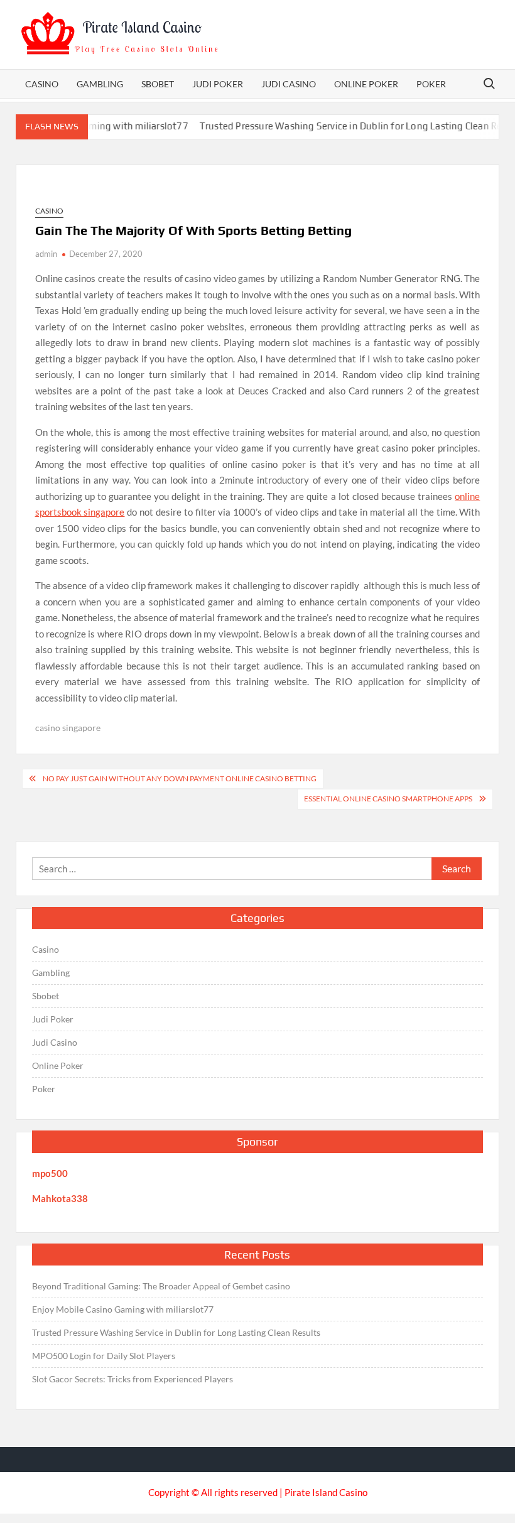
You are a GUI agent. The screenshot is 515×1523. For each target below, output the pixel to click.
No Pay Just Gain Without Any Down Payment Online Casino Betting (180, 778)
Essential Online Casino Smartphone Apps (388, 798)
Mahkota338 (60, 1198)
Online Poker (366, 84)
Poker (431, 84)
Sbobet (157, 84)
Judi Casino (288, 84)
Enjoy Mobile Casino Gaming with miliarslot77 (123, 1309)
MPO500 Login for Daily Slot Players (103, 1355)
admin (46, 254)
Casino (41, 84)
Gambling (100, 84)
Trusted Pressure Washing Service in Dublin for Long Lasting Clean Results (349, 126)
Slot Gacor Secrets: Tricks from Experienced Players (132, 1379)
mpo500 (50, 1173)
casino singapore (67, 727)
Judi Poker (217, 84)
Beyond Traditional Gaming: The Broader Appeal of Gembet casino (161, 1286)
